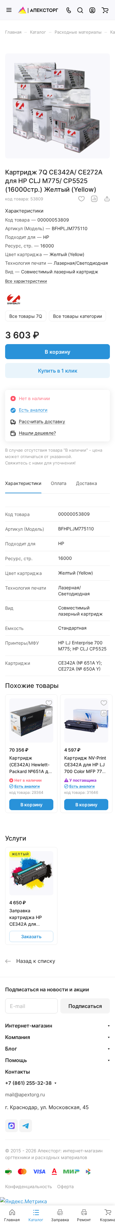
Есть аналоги (33, 410)
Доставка (86, 483)
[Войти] (92, 10)
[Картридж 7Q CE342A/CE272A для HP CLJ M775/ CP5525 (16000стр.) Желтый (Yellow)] (57, 105)
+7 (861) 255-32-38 (28, 1083)
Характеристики (23, 483)
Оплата (58, 483)
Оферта (65, 1186)
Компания (17, 1037)
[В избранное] (81, 199)
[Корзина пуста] (105, 10)
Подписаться (85, 1006)
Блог (11, 1048)
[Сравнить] (94, 199)
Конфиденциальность (28, 1186)
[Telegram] (25, 1125)
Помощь (16, 1060)
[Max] (11, 1125)
